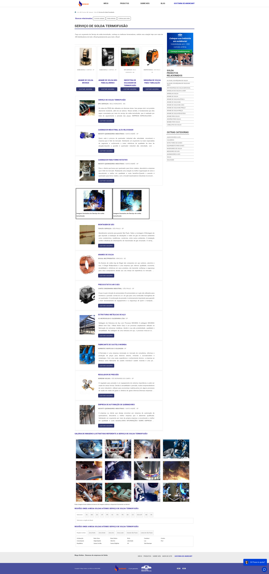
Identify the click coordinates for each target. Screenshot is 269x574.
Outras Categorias (178, 132)
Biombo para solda (173, 122)
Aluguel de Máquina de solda (177, 80)
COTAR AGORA (85, 89)
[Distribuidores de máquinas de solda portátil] (176, 449)
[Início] (83, 3)
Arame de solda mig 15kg (175, 105)
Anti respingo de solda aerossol (178, 88)
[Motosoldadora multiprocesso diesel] (89, 492)
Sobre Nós (144, 3)
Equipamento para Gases (175, 145)
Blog (163, 3)
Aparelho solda (172, 93)
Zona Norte (92, 533)
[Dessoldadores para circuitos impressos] (176, 492)
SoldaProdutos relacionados (174, 73)
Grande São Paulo (132, 533)
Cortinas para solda (124, 18)
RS (117, 514)
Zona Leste (120, 533)
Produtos (124, 3)
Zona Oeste (102, 533)
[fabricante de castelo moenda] (87, 354)
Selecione (80, 514)
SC (112, 514)
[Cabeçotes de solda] (89, 449)
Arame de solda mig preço (176, 108)
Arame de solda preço (175, 110)
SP (102, 514)
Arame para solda (173, 116)
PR (107, 514)
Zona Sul (111, 533)
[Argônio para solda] (118, 492)
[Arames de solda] (87, 264)
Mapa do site (167, 556)
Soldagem (170, 160)
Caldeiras (170, 140)
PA (151, 514)
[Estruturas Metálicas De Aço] (87, 324)
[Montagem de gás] (87, 234)
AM (146, 514)
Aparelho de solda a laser (176, 91)
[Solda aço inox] (118, 449)
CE (133, 514)
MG (92, 514)
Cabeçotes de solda (174, 125)
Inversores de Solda (174, 148)
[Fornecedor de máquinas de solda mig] (147, 449)
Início (106, 3)
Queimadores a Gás (173, 154)
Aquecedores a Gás (174, 137)
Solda (169, 157)
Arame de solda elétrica (176, 99)
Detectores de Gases (174, 143)
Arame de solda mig (174, 102)
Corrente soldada (99, 18)
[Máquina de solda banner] (118, 470)
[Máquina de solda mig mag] (176, 470)
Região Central (81, 533)
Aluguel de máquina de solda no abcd (178, 84)
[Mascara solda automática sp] (147, 470)
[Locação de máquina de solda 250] (89, 470)
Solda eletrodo (111, 18)
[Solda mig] (147, 492)
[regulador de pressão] (87, 384)
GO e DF (139, 514)
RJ (87, 514)
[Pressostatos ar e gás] (87, 294)
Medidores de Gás (173, 151)
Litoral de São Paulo (147, 533)
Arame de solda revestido (176, 113)
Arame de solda (172, 96)
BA (128, 514)
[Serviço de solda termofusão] (94, 200)
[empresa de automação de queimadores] (87, 414)
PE (122, 514)
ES (97, 514)
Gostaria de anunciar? (184, 3)
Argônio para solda (174, 119)
